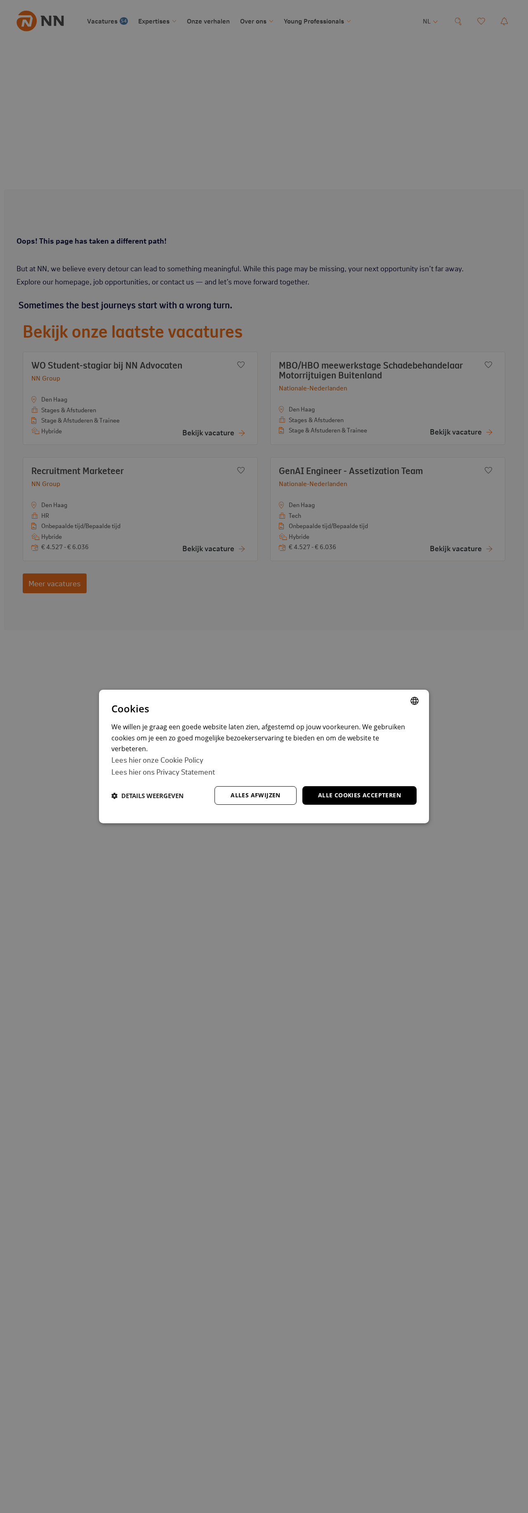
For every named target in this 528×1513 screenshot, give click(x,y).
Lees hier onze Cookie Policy (157, 760)
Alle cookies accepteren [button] (359, 795)
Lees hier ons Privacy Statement (163, 772)
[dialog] (264, 756)
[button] (147, 795)
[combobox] (414, 701)
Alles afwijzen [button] (255, 795)
